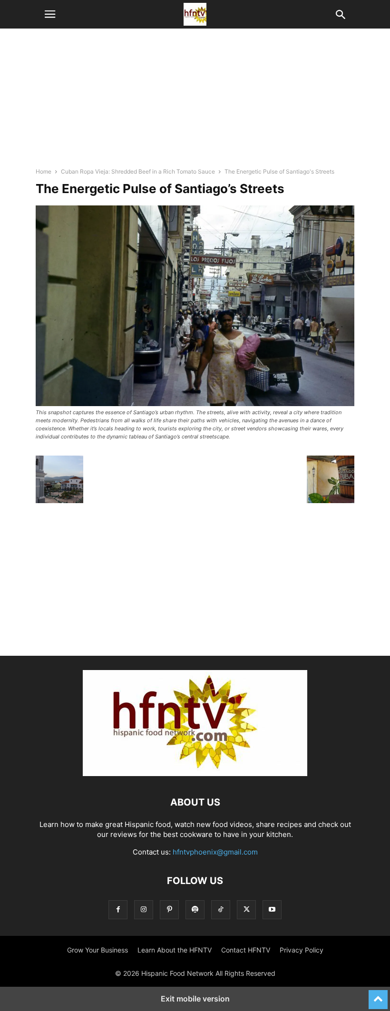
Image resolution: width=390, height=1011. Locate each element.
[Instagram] (143, 909)
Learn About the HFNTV (174, 950)
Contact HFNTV (245, 950)
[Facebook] (117, 909)
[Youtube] (272, 909)
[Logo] (195, 773)
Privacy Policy (301, 950)
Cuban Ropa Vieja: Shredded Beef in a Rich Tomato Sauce (138, 171)
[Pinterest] (169, 909)
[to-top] (378, 995)
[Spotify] (195, 909)
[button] (50, 14)
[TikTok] (220, 909)
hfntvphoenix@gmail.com (215, 851)
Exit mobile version (195, 998)
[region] (195, 102)
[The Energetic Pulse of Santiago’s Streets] (195, 403)
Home (43, 171)
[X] (246, 909)
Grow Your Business (97, 950)
